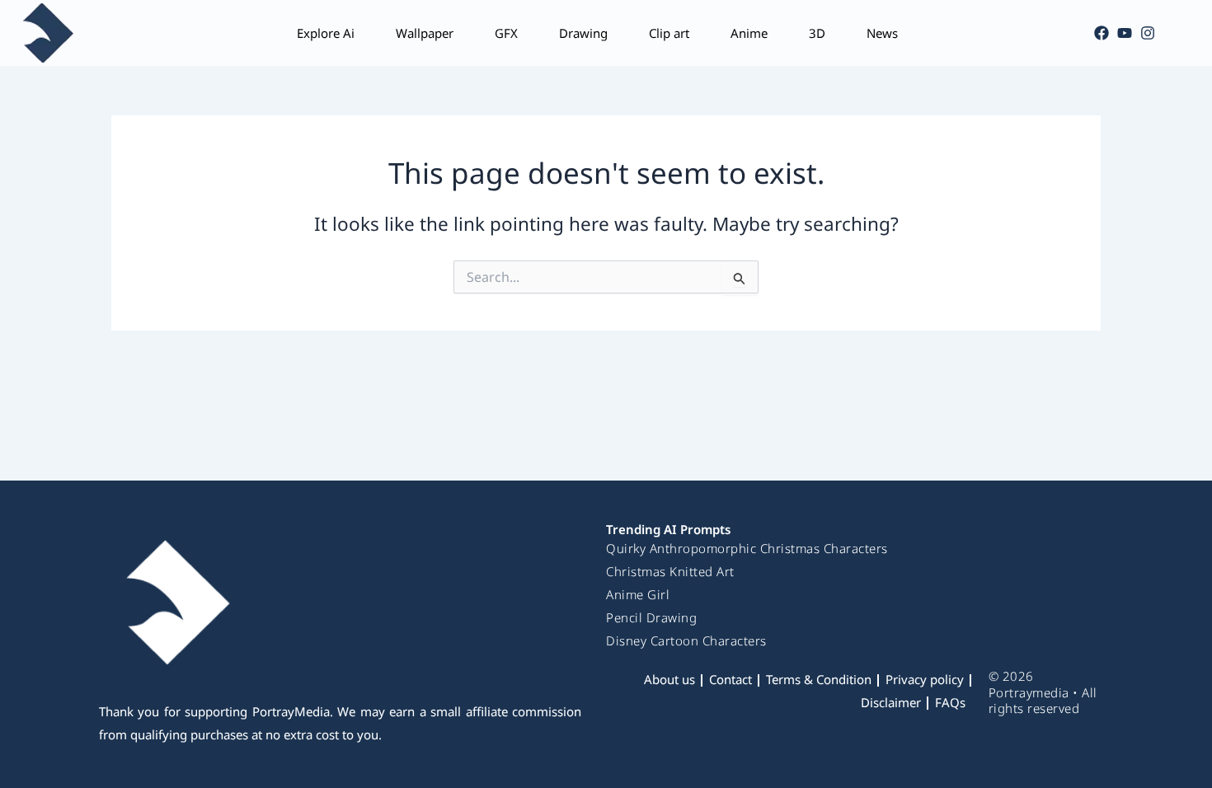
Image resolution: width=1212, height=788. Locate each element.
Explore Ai (326, 33)
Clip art (669, 33)
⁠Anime (749, 33)
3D (817, 33)
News (882, 33)
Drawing (583, 33)
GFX (506, 33)
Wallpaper (424, 33)
